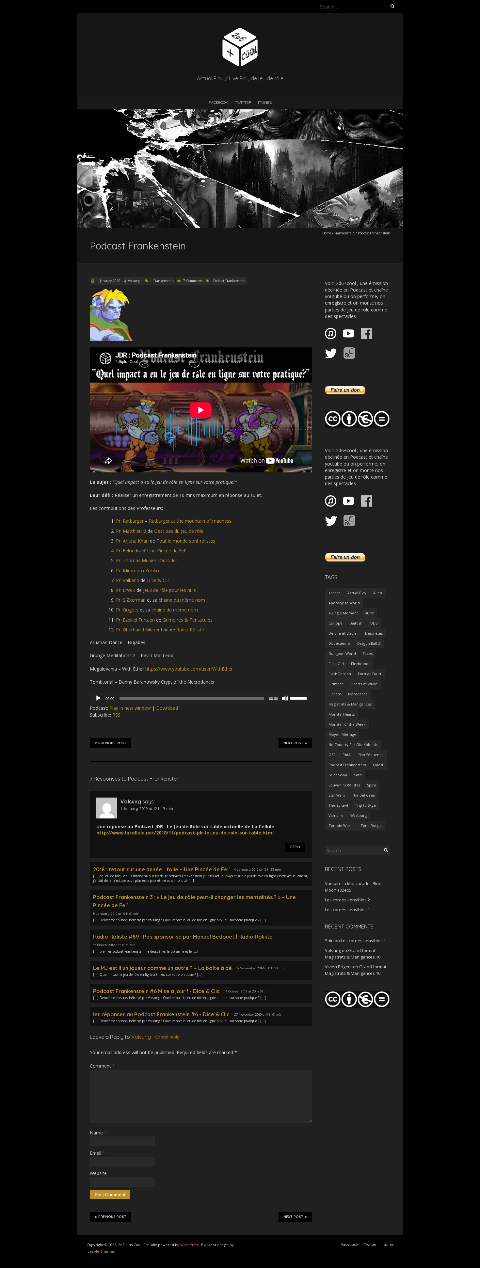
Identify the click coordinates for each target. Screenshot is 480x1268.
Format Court (369, 673)
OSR (332, 754)
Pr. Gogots (127, 610)
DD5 (373, 623)
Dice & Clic (158, 580)
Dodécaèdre (339, 643)
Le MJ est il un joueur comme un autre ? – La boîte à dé (162, 968)
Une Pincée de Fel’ (166, 550)
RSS (116, 715)
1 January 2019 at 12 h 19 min (146, 808)
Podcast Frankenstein (229, 280)
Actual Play (356, 592)
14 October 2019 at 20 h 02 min (247, 991)
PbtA (347, 754)
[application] (201, 698)
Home (326, 233)
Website (98, 1173)
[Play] (98, 698)
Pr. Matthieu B (131, 531)
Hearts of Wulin (364, 683)
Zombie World (341, 825)
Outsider (168, 560)
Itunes (265, 102)
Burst (369, 612)
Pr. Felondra (128, 550)
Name (98, 1133)
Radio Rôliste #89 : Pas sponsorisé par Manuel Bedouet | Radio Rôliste (183, 936)
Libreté (334, 693)
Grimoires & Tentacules (188, 620)
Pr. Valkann (127, 580)
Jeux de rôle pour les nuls (169, 590)
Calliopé (335, 623)
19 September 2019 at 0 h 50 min (260, 968)
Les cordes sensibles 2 (347, 900)
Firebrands (360, 663)
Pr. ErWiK (125, 590)
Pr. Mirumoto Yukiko (137, 570)
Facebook (218, 102)
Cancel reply (167, 1036)
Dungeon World (342, 653)
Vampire (336, 815)
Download (167, 708)
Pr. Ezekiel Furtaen (135, 620)
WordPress (189, 1244)
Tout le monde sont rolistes (185, 541)
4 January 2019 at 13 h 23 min (257, 869)
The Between (363, 795)
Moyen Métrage (342, 734)
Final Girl (336, 663)
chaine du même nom (182, 600)
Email (97, 1153)
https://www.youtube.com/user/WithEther (189, 669)
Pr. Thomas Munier (136, 560)
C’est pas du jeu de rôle (178, 531)
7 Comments (192, 280)
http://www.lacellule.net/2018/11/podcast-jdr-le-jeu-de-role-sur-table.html (185, 833)
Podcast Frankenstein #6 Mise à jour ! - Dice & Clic (156, 991)
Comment (102, 1066)
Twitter (243, 102)
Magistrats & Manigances (350, 704)
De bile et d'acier (343, 633)
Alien (377, 592)
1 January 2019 (108, 280)
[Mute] (285, 698)
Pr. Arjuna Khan (132, 541)
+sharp (334, 592)
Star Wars (336, 795)
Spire (371, 785)
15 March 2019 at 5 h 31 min (114, 945)
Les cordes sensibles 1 (347, 909)
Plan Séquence (371, 754)
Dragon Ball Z (368, 643)
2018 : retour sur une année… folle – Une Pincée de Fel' (161, 869)
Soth (358, 774)
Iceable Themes (101, 1251)
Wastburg (358, 815)
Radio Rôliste (190, 629)
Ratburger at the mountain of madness (190, 521)
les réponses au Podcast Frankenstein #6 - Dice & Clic (161, 1014)
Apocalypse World (344, 602)
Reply (295, 847)
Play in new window (130, 708)
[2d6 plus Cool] (240, 29)
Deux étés (374, 633)
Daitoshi (356, 623)
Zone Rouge (371, 825)
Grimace (336, 683)
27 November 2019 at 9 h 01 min (258, 1014)
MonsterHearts (341, 714)
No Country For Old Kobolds (352, 744)
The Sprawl (338, 805)
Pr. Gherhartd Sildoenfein (142, 629)
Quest (378, 764)
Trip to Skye (365, 805)
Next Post (293, 743)
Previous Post (112, 743)
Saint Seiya (337, 774)
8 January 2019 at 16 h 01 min (116, 913)
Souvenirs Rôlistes (344, 785)
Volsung (134, 280)
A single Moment (343, 612)
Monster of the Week (346, 724)
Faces (368, 653)
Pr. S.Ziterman (131, 600)
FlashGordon (339, 673)
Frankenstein (344, 233)
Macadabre (358, 693)
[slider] (299, 698)
